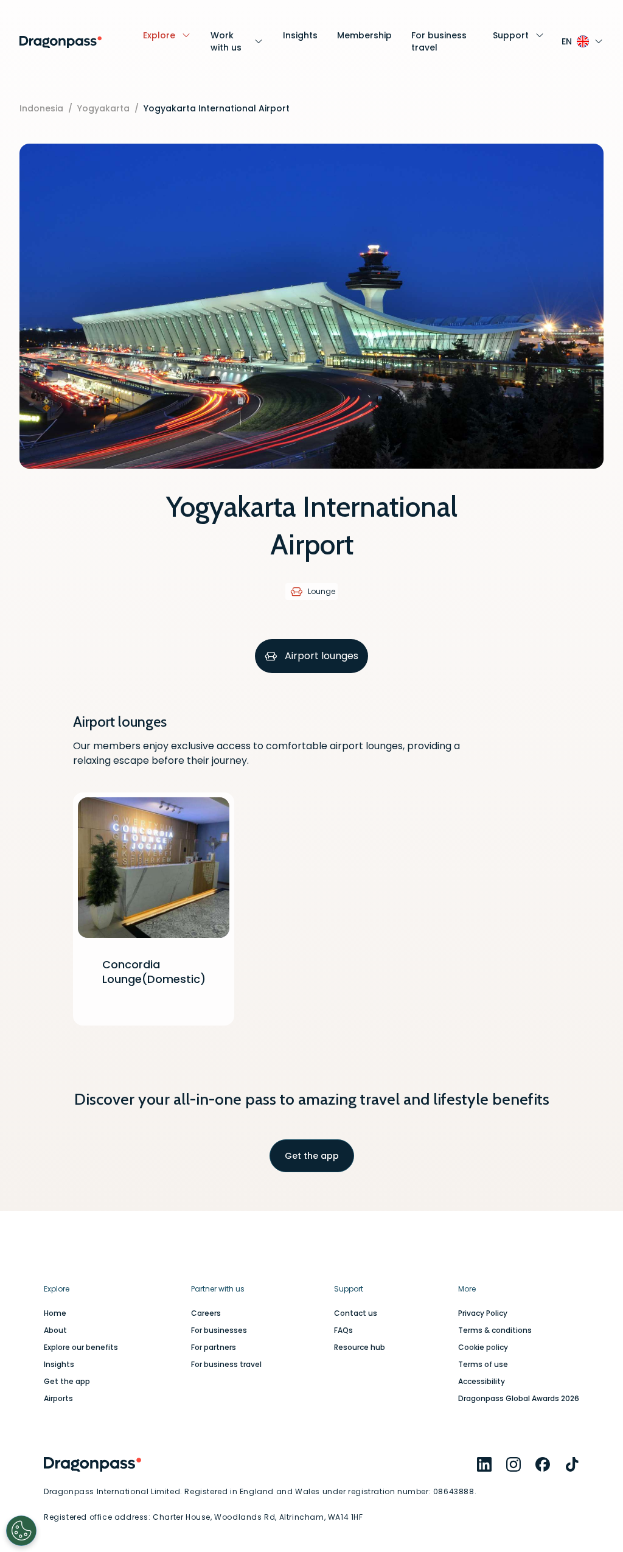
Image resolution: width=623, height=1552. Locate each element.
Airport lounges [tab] (321, 656)
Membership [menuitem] (364, 35)
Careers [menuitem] (206, 1313)
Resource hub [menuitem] (359, 1347)
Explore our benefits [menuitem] (81, 1347)
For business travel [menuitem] (439, 41)
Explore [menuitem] (159, 35)
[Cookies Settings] (21, 1530)
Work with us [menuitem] (226, 41)
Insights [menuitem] (300, 35)
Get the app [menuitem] (67, 1381)
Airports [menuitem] (58, 1398)
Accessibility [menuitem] (481, 1381)
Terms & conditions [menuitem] (495, 1330)
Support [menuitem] (511, 35)
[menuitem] (484, 1464)
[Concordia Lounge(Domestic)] (153, 909)
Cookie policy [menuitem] (483, 1347)
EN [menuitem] (567, 41)
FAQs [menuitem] (343, 1330)
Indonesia (41, 108)
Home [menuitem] (55, 1313)
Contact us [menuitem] (355, 1313)
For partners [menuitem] (213, 1347)
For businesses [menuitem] (219, 1330)
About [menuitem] (55, 1330)
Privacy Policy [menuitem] (482, 1313)
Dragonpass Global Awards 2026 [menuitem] (518, 1398)
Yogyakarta (103, 108)
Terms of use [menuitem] (483, 1364)
